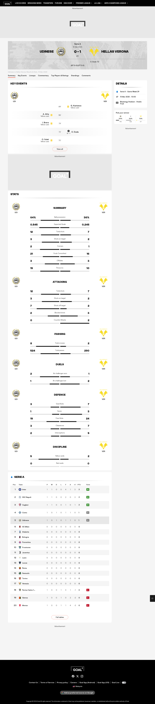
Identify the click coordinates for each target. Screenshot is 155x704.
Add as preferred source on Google (78, 693)
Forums (58, 3)
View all (60, 149)
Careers (73, 683)
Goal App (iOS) (103, 683)
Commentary (43, 76)
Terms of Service (47, 683)
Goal (38, 701)
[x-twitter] (77, 677)
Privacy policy (62, 683)
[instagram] (82, 677)
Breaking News (34, 3)
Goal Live (115, 683)
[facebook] (73, 677)
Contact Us (33, 683)
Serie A (77, 44)
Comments (86, 76)
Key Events (22, 76)
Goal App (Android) (87, 683)
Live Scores (20, 3)
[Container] (38, 51)
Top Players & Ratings (60, 76)
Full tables (60, 617)
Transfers (48, 3)
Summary (11, 76)
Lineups (32, 76)
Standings (75, 76)
